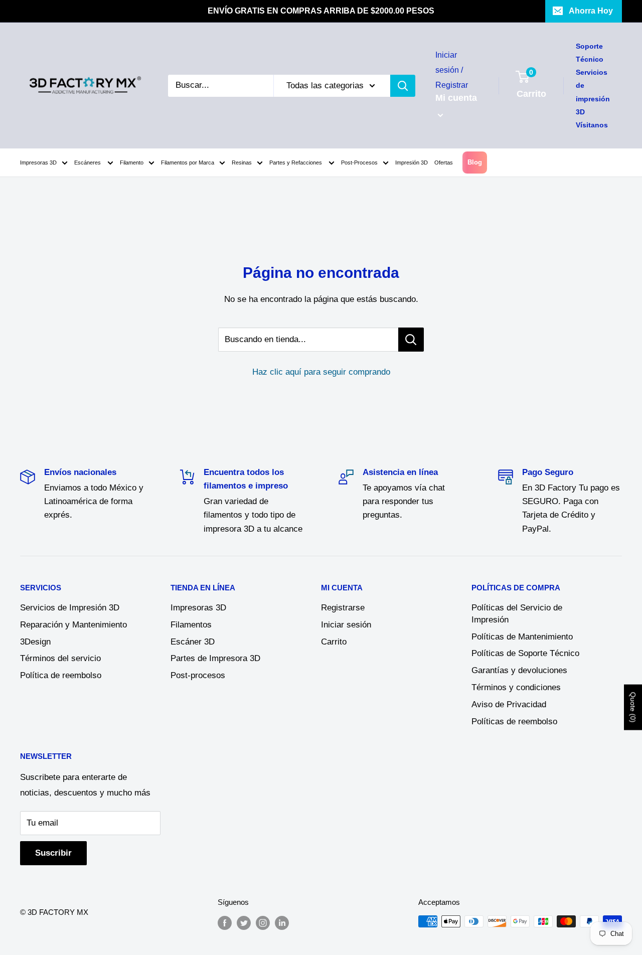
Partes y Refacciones (296, 163)
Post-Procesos (359, 163)
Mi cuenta (456, 98)
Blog (474, 162)
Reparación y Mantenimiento (73, 624)
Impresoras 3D (38, 163)
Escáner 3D (193, 642)
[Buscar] (402, 86)
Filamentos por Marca (187, 163)
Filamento (131, 163)
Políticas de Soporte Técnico (525, 653)
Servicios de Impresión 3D (69, 607)
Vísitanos (592, 125)
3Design (35, 642)
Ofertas (443, 163)
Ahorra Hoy (591, 11)
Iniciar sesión (346, 624)
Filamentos (191, 624)
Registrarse (343, 607)
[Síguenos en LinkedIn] (282, 922)
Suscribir (53, 853)
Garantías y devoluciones (519, 670)
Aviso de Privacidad (508, 704)
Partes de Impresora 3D (215, 658)
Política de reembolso (60, 675)
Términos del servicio (60, 658)
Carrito (334, 642)
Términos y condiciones (516, 687)
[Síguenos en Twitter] (244, 922)
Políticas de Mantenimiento (522, 637)
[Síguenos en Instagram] (263, 922)
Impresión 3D (411, 163)
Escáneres (88, 163)
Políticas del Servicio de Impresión (516, 613)
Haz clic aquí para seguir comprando (321, 372)
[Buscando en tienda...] (411, 340)
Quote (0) (633, 707)
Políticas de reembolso (514, 721)
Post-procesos (198, 675)
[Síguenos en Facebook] (225, 922)
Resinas (242, 163)
